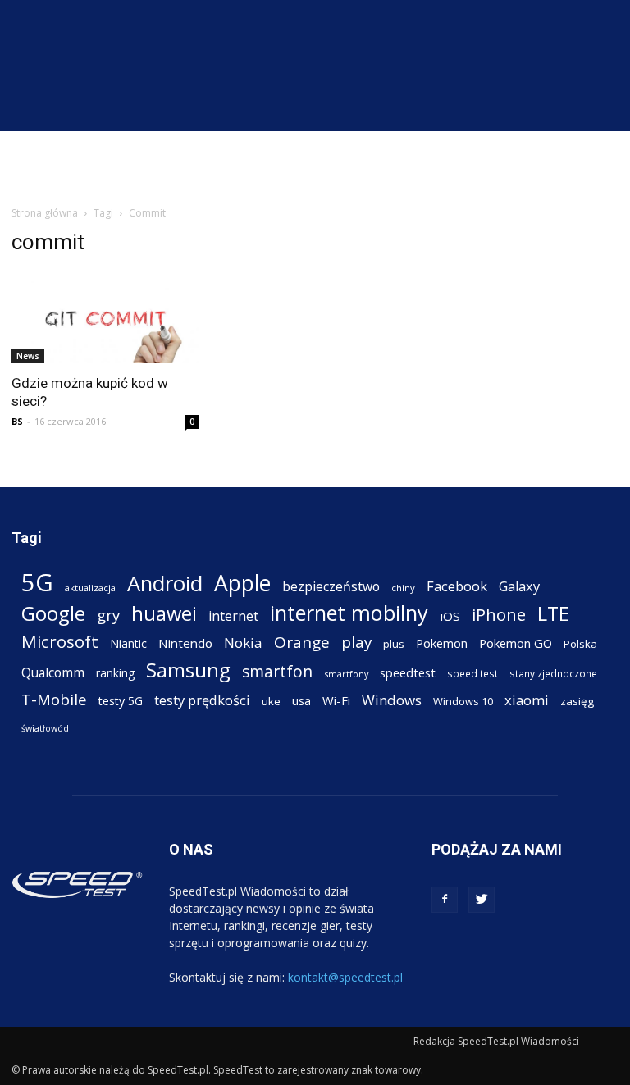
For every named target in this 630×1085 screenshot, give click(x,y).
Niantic (128, 643)
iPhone (499, 614)
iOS (450, 616)
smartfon (277, 671)
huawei (164, 613)
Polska (580, 643)
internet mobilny (349, 613)
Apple (242, 583)
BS (17, 421)
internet (233, 616)
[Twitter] (481, 900)
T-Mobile (54, 699)
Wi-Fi (336, 700)
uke (271, 701)
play (356, 641)
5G (37, 582)
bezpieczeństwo (331, 586)
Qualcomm (52, 673)
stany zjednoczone (553, 673)
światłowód (45, 728)
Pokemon (442, 643)
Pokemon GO (515, 643)
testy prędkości (202, 700)
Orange (302, 642)
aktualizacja (90, 587)
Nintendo (185, 643)
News (27, 356)
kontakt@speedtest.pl (345, 977)
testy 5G (120, 701)
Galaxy (519, 586)
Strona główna (44, 213)
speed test (472, 673)
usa (301, 701)
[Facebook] (444, 900)
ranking (115, 673)
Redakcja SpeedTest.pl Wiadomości (496, 1041)
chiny (403, 587)
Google (53, 613)
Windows (392, 700)
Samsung (188, 669)
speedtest (408, 672)
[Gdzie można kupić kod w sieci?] (105, 317)
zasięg (577, 701)
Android (165, 583)
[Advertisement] (315, 167)
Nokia (243, 642)
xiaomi (526, 700)
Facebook (457, 586)
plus (393, 643)
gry (108, 614)
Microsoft (59, 641)
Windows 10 (463, 701)
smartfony (346, 674)
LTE (553, 613)
